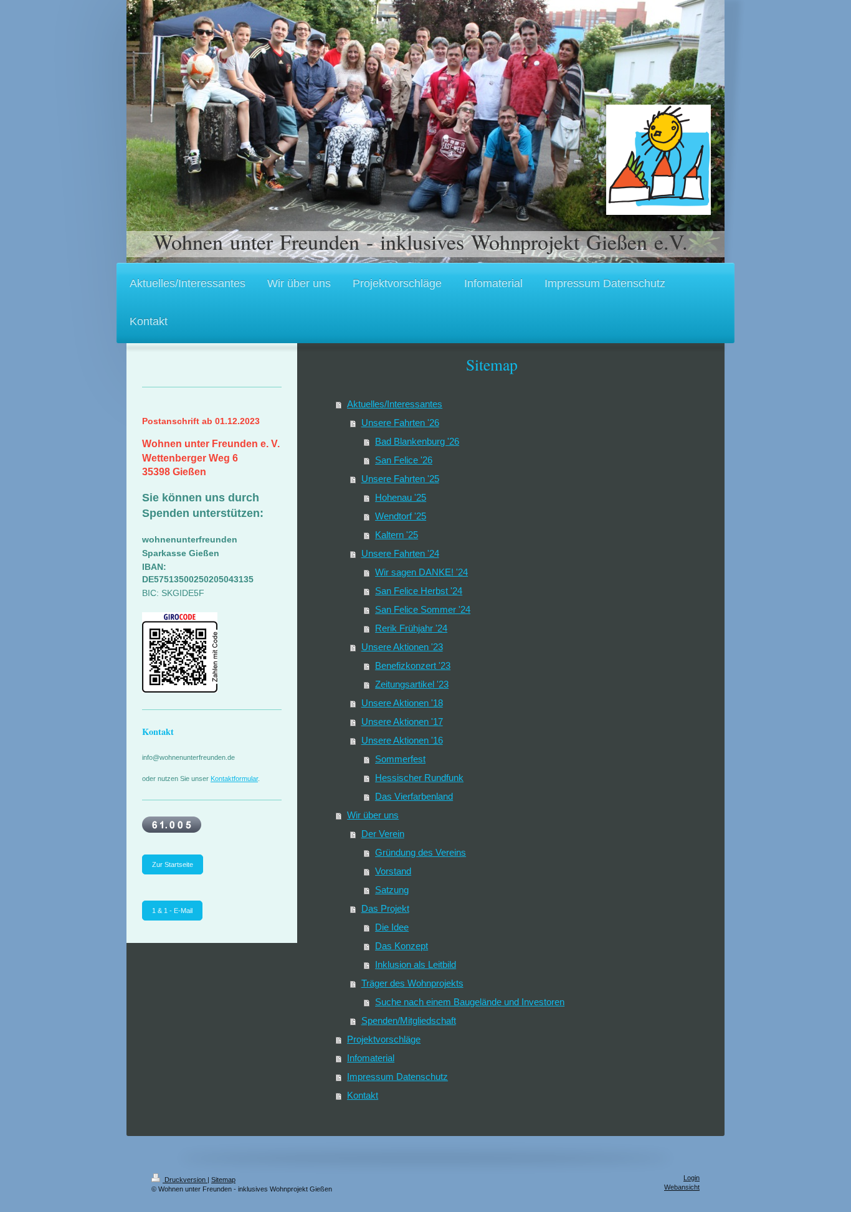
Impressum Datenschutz (397, 1076)
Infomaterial (370, 1058)
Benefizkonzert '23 (412, 665)
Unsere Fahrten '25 (400, 478)
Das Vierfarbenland (414, 796)
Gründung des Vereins (420, 852)
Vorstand (393, 871)
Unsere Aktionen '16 (402, 740)
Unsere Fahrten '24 (400, 553)
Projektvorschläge (384, 1039)
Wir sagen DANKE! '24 (421, 572)
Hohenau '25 (400, 497)
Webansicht (682, 1187)
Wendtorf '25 (400, 516)
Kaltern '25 (396, 534)
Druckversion (185, 1179)
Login (691, 1177)
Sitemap (223, 1179)
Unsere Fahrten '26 (400, 422)
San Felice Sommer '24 (422, 609)
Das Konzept (401, 945)
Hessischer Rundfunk (419, 777)
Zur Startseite (172, 864)
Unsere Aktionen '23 (402, 647)
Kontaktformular (234, 778)
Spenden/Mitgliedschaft (408, 1020)
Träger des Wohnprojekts (412, 983)
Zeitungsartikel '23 (412, 684)
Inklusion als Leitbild (415, 964)
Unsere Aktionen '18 (402, 703)
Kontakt (362, 1095)
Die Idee (392, 927)
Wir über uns (373, 815)
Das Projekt (385, 908)
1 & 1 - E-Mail (172, 910)
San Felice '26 (403, 460)
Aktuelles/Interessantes (394, 404)
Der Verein (382, 833)
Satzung (392, 889)
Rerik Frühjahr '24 (411, 628)
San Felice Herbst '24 (418, 590)
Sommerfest (400, 759)
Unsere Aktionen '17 (402, 721)
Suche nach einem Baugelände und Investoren (469, 1002)
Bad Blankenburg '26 (417, 441)
